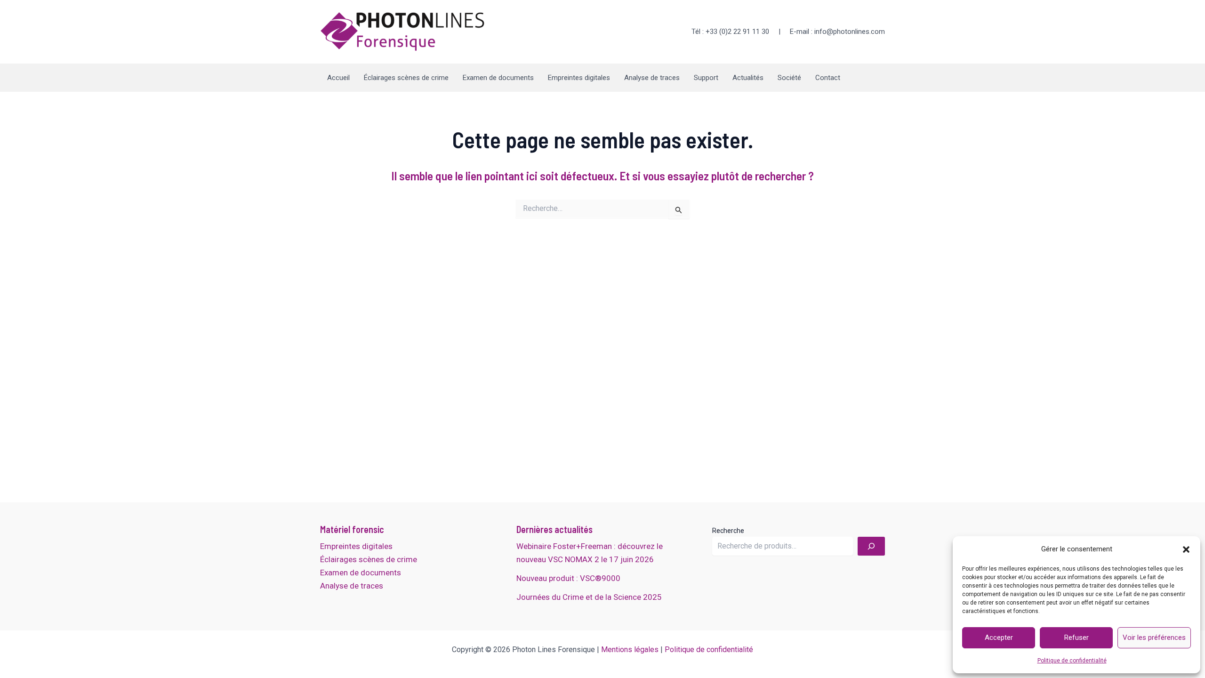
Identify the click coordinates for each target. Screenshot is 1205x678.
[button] (1186, 549)
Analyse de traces (652, 77)
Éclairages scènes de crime (406, 77)
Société (789, 77)
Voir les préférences (1154, 637)
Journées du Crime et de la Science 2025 (589, 597)
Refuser (1076, 637)
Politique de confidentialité (1072, 660)
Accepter (999, 637)
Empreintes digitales (579, 77)
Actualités (747, 77)
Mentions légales (630, 649)
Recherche (728, 530)
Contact (827, 77)
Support (706, 77)
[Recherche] (871, 546)
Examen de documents (498, 77)
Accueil (338, 77)
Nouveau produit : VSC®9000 (568, 578)
